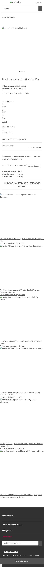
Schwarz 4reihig (8, 132)
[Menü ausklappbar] (4, 2)
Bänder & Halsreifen (17, 88)
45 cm (4, 112)
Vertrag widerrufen (11, 552)
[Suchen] (40, 8)
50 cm (4, 118)
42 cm (4, 107)
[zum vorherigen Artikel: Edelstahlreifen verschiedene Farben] (17, 17)
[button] (30, 2)
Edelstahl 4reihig (8, 127)
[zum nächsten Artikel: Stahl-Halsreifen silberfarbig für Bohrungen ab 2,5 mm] (21, 17)
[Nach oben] (1, 565)
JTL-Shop (26, 561)
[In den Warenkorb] (3, 25)
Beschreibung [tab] (33, 166)
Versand (36, 555)
